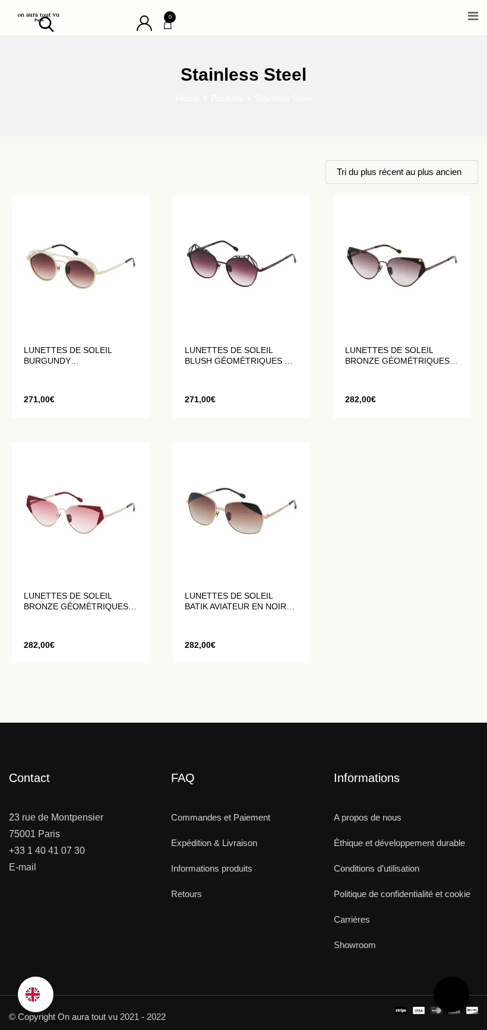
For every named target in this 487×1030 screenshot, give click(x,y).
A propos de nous (367, 817)
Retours (186, 894)
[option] (36, 994)
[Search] (46, 23)
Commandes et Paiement (220, 817)
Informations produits (211, 868)
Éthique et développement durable (399, 843)
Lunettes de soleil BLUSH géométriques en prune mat (240, 355)
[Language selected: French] (35, 994)
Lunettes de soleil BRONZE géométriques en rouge (76, 601)
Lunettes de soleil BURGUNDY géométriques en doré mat (77, 355)
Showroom (355, 945)
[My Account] (144, 22)
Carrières (352, 919)
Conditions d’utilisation (376, 868)
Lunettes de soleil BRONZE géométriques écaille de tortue (397, 355)
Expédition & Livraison (214, 843)
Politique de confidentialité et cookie (402, 894)
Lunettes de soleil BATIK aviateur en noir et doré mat (235, 601)
